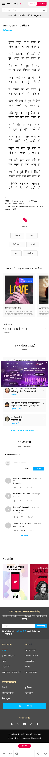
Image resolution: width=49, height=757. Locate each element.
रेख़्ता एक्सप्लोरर (31, 672)
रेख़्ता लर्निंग (29, 693)
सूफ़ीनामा (28, 687)
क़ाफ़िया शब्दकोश (8, 656)
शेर (15, 15)
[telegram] (37, 724)
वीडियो (29, 15)
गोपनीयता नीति (20, 631)
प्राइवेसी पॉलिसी (13, 734)
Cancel (28, 469)
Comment (38, 469)
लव (16, 253)
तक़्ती (4, 661)
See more (24, 535)
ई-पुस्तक (37, 15)
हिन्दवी (4, 687)
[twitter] (18, 724)
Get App (42, 4)
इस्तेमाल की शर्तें (26, 734)
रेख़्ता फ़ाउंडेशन (30, 650)
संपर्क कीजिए (29, 661)
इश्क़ (31, 235)
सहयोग (5, 650)
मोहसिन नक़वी (7, 30)
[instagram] (31, 724)
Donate (32, 4)
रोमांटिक (30, 253)
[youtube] (24, 724)
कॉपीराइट (37, 734)
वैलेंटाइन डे (17, 244)
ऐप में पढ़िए (24, 746)
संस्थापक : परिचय (31, 656)
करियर (27, 667)
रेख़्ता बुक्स (6, 698)
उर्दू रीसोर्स (6, 667)
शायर (10, 15)
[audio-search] (44, 10)
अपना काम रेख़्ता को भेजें (11, 672)
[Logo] (11, 4)
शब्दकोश (22, 15)
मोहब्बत (17, 235)
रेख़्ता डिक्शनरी (7, 693)
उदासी (33, 244)
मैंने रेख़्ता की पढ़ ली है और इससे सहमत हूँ (23, 632)
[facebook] (12, 724)
